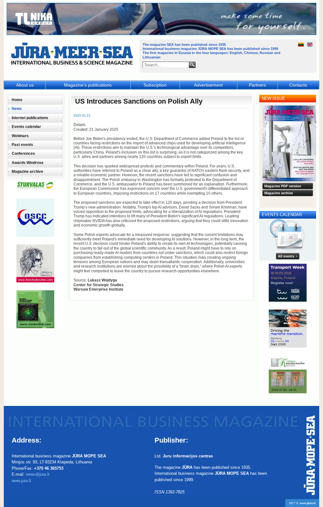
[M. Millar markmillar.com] (35, 309)
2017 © (302, 503)
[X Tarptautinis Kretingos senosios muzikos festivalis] (288, 374)
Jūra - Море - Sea (73, 55)
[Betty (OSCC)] (35, 218)
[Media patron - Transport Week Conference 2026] (288, 283)
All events (286, 256)
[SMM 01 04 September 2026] (288, 328)
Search (192, 65)
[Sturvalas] (35, 185)
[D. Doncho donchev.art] (35, 263)
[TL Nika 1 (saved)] (162, 34)
